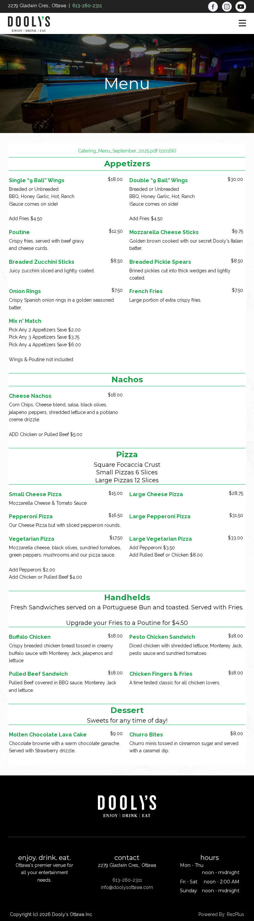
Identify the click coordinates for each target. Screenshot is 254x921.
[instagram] (227, 6)
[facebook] (213, 6)
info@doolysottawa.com (127, 887)
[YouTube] (240, 6)
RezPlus (235, 914)
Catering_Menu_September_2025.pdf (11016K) (127, 151)
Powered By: (212, 914)
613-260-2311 (87, 5)
